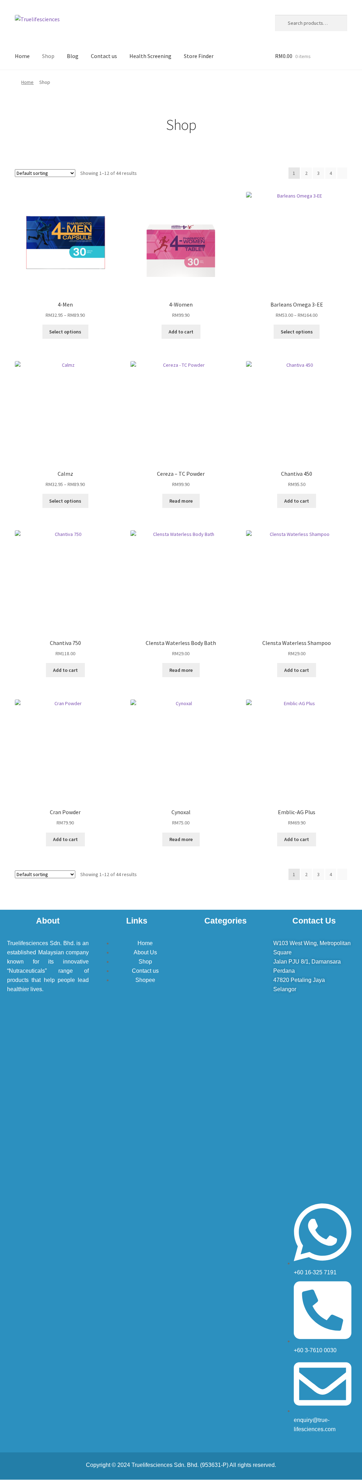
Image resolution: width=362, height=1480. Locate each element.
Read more (181, 501)
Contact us (104, 55)
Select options (65, 331)
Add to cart (181, 331)
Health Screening (150, 55)
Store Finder (199, 55)
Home (22, 55)
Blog (72, 55)
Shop (48, 55)
